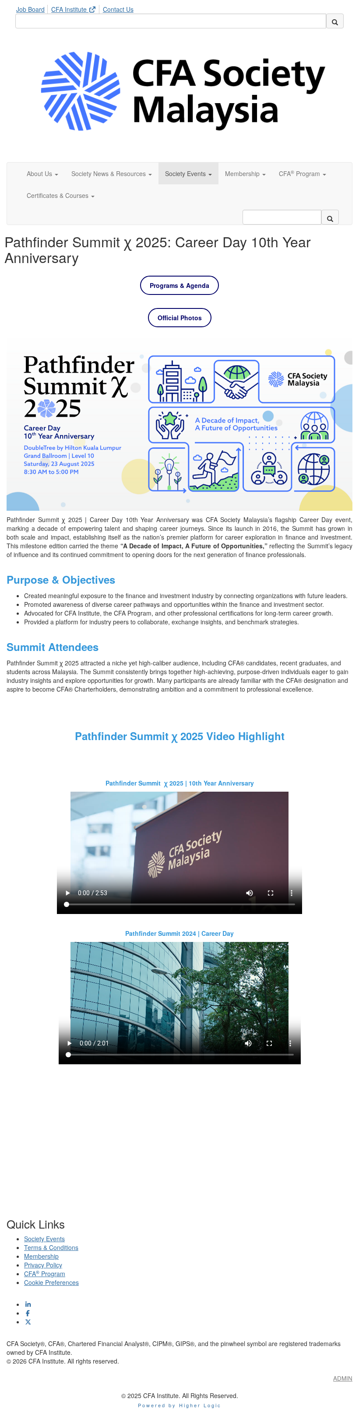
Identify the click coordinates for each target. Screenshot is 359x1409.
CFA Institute (69, 9)
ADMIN (342, 1378)
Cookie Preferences (51, 1282)
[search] (335, 21)
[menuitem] (32, 8)
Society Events (44, 1238)
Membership (41, 1256)
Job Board (30, 9)
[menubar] (77, 8)
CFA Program (44, 1273)
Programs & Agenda (179, 285)
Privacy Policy (43, 1264)
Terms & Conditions (51, 1247)
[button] (42, 173)
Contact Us (118, 9)
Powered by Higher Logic (180, 1405)
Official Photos (180, 317)
